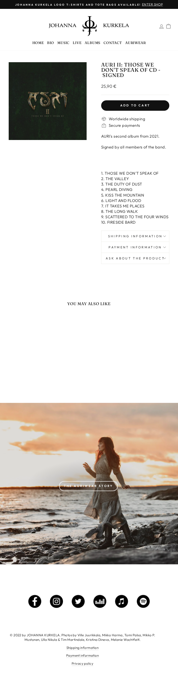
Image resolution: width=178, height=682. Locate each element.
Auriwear (135, 43)
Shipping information (135, 236)
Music (63, 43)
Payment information (135, 247)
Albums (92, 43)
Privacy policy (82, 663)
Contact (113, 43)
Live (77, 43)
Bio (50, 43)
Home (38, 43)
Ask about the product (135, 258)
